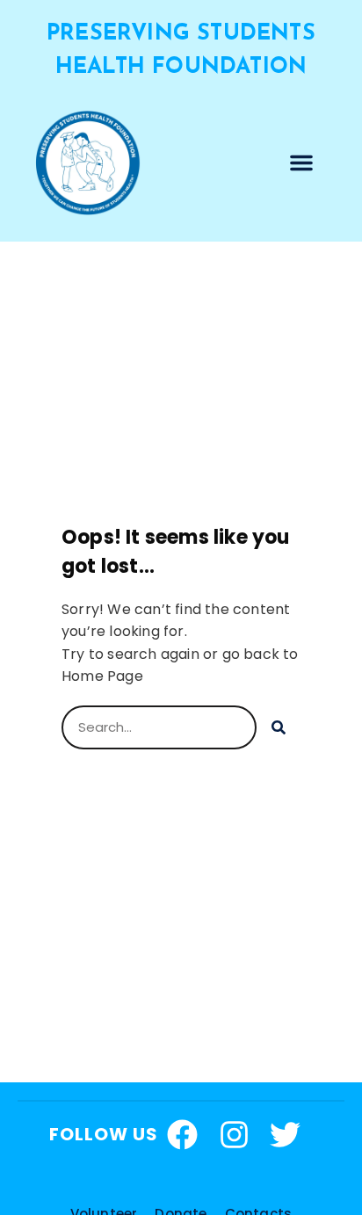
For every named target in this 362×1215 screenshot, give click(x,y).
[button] (301, 162)
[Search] (278, 727)
